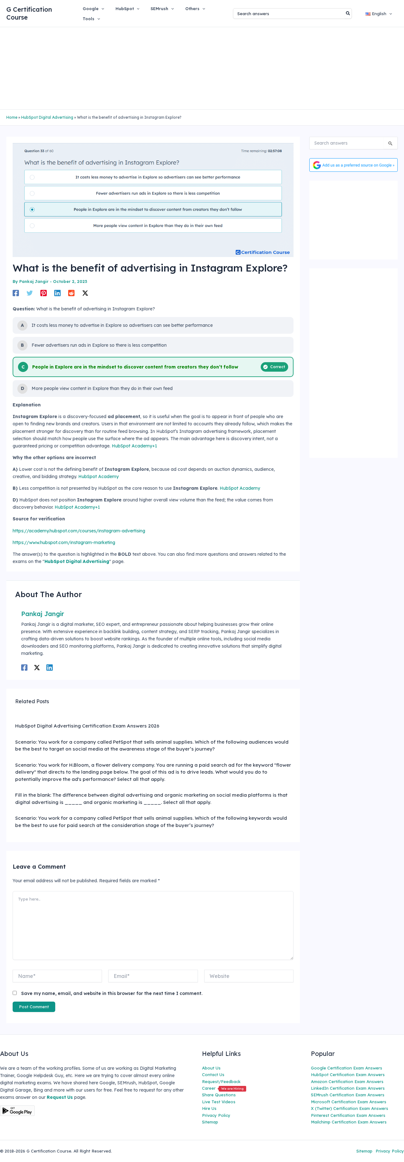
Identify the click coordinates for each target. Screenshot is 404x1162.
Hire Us (209, 1108)
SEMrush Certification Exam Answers (347, 1094)
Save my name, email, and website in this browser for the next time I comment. (111, 993)
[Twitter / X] (85, 293)
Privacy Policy (216, 1115)
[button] (101, 8)
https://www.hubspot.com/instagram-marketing (64, 542)
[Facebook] (16, 293)
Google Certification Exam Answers (346, 1067)
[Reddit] (71, 293)
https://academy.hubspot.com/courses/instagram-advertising (79, 531)
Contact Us (213, 1074)
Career (223, 1088)
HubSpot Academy (98, 476)
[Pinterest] (43, 293)
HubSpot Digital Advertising (47, 117)
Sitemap (210, 1121)
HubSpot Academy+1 (134, 446)
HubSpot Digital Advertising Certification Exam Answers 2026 (87, 726)
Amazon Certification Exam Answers (347, 1081)
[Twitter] (30, 293)
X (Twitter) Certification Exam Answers (349, 1108)
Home (11, 117)
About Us (211, 1067)
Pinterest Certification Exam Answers (348, 1115)
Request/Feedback (221, 1081)
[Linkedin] (57, 293)
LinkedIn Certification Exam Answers (348, 1088)
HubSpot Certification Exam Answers (348, 1074)
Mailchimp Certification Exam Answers (349, 1121)
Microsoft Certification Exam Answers (348, 1101)
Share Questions (219, 1094)
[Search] (348, 14)
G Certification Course (29, 13)
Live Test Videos (218, 1101)
